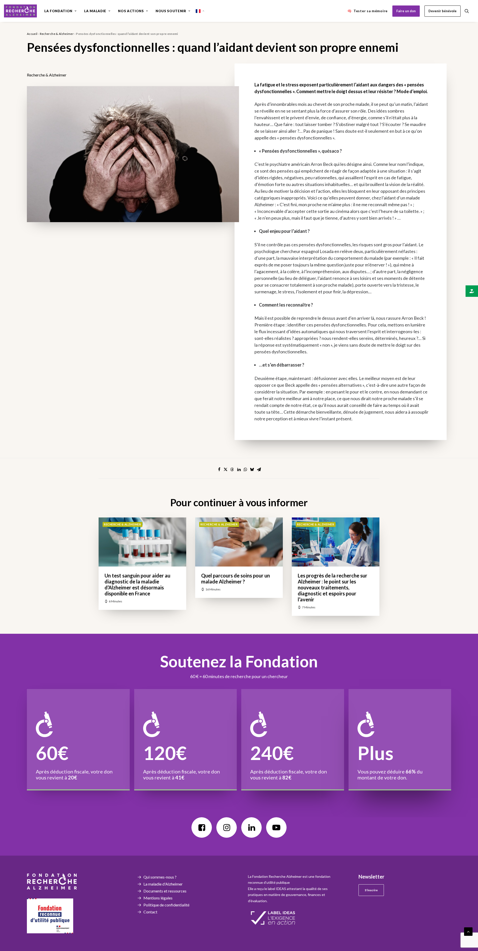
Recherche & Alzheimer (57, 34)
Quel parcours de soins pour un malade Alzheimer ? (235, 578)
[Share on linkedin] (239, 469)
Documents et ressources (164, 890)
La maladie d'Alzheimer (163, 884)
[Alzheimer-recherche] (20, 10)
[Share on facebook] (219, 469)
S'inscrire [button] (371, 890)
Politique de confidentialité (166, 904)
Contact (150, 911)
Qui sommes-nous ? (160, 877)
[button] (469, 11)
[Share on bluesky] (252, 469)
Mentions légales (158, 897)
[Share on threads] (232, 469)
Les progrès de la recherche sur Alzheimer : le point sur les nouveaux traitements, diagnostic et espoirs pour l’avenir (332, 587)
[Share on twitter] (226, 469)
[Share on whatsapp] (245, 469)
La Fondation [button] (58, 11)
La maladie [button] (95, 11)
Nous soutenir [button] (171, 11)
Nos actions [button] (131, 11)
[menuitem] (60, 11)
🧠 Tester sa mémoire (367, 11)
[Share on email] (259, 469)
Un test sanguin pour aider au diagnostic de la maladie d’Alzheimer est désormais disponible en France (137, 584)
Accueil (32, 34)
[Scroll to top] (468, 931)
